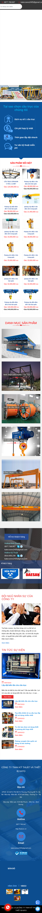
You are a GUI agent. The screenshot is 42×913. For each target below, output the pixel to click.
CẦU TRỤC (7, 505)
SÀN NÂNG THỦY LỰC (12, 342)
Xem (28, 342)
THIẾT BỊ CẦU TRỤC (11, 407)
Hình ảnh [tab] (12, 886)
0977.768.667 (9, 546)
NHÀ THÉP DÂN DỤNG (12, 375)
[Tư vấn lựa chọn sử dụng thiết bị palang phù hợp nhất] (8, 732)
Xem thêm (5, 643)
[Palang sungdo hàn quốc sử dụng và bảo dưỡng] (8, 744)
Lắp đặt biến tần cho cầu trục (14, 685)
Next (38, 576)
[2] (32, 574)
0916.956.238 (9, 556)
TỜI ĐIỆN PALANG (10, 440)
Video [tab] (23, 886)
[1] (10, 574)
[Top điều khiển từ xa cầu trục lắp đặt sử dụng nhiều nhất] (8, 718)
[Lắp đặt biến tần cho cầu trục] (8, 704)
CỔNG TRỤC (8, 473)
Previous (3, 576)
